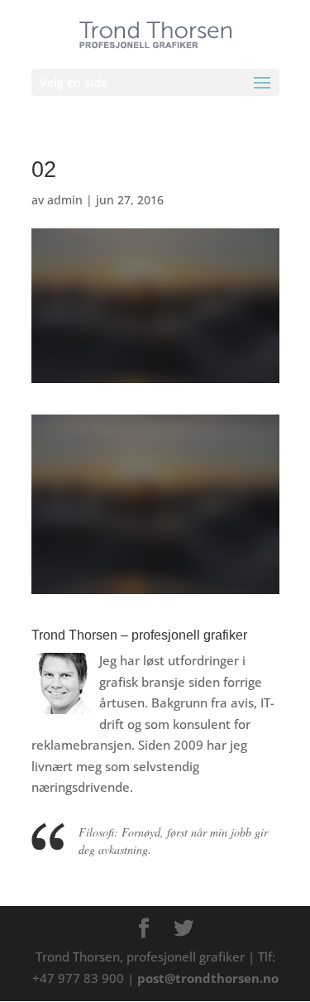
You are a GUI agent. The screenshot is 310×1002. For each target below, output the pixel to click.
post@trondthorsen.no (208, 978)
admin (65, 200)
